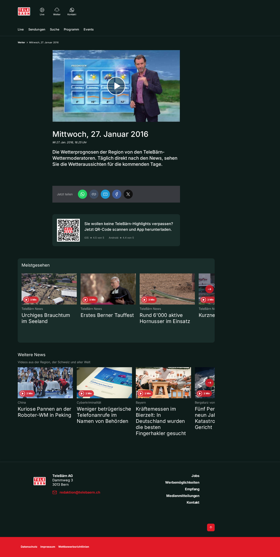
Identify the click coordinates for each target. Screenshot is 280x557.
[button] (93, 194)
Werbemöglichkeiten (182, 482)
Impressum (47, 546)
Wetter (21, 42)
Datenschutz (29, 546)
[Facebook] (116, 194)
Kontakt (193, 502)
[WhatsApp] (82, 194)
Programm (71, 29)
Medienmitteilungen (182, 496)
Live (21, 29)
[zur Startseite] (24, 11)
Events (89, 29)
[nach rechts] (209, 289)
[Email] (105, 194)
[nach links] (23, 289)
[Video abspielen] (116, 86)
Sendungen (36, 29)
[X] (128, 194)
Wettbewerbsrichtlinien (73, 546)
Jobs (195, 476)
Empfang (192, 489)
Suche (54, 29)
